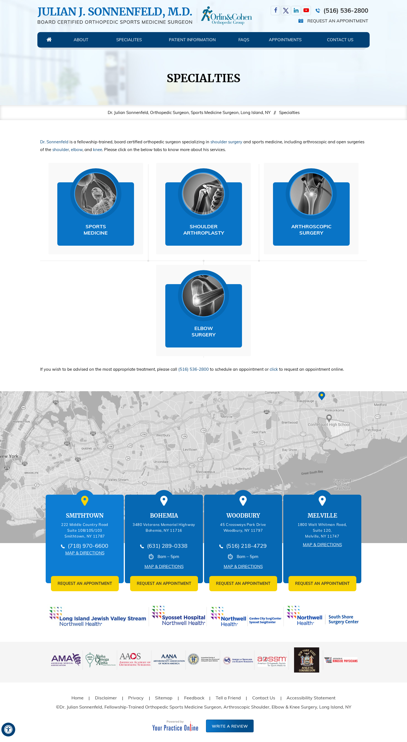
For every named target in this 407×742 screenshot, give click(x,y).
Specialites (129, 39)
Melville (322, 515)
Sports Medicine (96, 229)
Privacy (136, 698)
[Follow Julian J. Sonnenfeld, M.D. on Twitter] (285, 10)
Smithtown (85, 515)
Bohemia (164, 515)
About (81, 39)
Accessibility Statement (311, 698)
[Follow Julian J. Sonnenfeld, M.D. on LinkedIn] (296, 10)
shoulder (60, 149)
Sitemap (163, 698)
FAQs (243, 39)
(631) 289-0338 (167, 545)
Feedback (194, 698)
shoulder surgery (226, 141)
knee (97, 149)
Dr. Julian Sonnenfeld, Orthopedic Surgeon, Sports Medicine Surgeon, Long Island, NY (189, 112)
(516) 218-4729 (246, 545)
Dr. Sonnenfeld (54, 141)
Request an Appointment (337, 21)
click (274, 369)
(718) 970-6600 (88, 545)
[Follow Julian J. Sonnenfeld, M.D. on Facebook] (275, 10)
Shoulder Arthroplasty (203, 229)
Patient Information (192, 39)
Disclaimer (106, 698)
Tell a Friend (228, 698)
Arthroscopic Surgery (311, 229)
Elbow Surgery (203, 331)
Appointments (285, 39)
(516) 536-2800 (345, 10)
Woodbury (243, 515)
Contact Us (340, 39)
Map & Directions (84, 553)
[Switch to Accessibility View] (8, 729)
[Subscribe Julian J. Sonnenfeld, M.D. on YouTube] (306, 10)
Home (49, 40)
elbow (77, 149)
